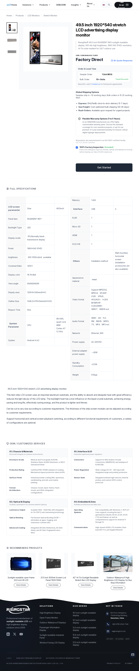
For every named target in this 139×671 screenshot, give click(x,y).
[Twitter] (14, 634)
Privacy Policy (114, 663)
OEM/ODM (61, 5)
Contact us (95, 84)
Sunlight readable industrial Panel (52, 636)
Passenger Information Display (50, 628)
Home (14, 5)
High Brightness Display (50, 613)
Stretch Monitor (50, 15)
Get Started (104, 159)
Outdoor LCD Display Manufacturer (63, 658)
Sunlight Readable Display (29, 658)
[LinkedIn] (8, 634)
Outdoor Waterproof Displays (53, 622)
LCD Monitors (34, 15)
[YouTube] (21, 634)
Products (45, 5)
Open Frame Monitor (49, 618)
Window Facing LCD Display (52, 642)
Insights (76, 5)
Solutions (28, 5)
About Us (91, 4)
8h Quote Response (121, 60)
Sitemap (128, 663)
